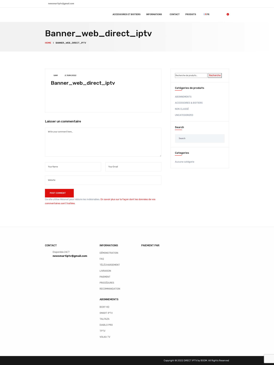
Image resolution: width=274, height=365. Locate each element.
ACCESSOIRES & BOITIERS (189, 102)
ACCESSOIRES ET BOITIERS (127, 14)
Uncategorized (184, 115)
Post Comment (58, 193)
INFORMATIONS (154, 14)
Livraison (105, 270)
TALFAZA (104, 319)
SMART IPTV (106, 313)
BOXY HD (104, 307)
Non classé (182, 109)
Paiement (105, 276)
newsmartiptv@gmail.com (70, 256)
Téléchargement (110, 265)
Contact (175, 14)
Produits (190, 14)
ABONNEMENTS (183, 96)
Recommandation (110, 288)
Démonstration (109, 253)
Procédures (107, 282)
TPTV (102, 331)
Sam (56, 75)
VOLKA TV (105, 337)
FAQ (102, 259)
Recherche (215, 75)
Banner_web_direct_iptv (83, 83)
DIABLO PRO (106, 325)
